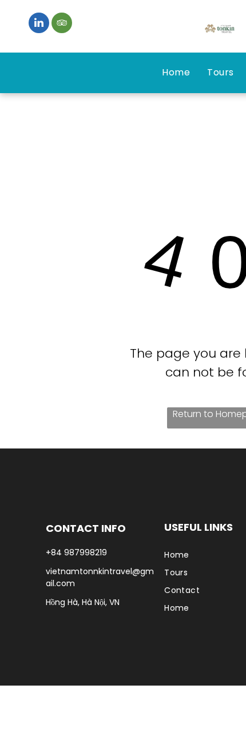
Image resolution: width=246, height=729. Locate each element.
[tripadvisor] (61, 24)
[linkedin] (39, 24)
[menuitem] (176, 72)
